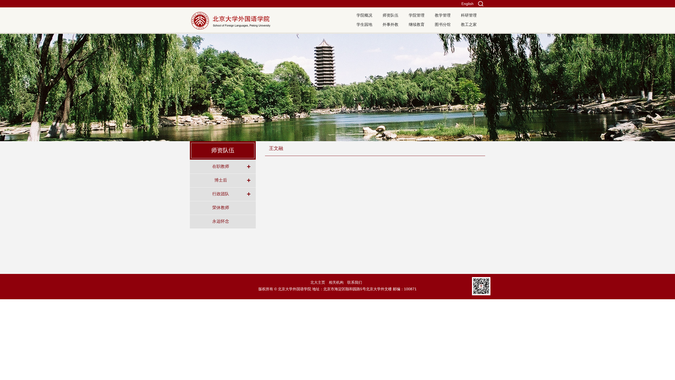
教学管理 (443, 15)
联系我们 (354, 282)
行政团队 (220, 193)
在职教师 (220, 166)
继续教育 (417, 24)
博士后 (220, 180)
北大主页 (317, 282)
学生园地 (364, 24)
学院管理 (417, 15)
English (467, 4)
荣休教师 (220, 207)
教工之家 (469, 24)
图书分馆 (443, 24)
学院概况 (364, 15)
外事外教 (390, 24)
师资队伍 (390, 15)
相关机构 (336, 282)
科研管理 (469, 15)
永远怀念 (220, 221)
